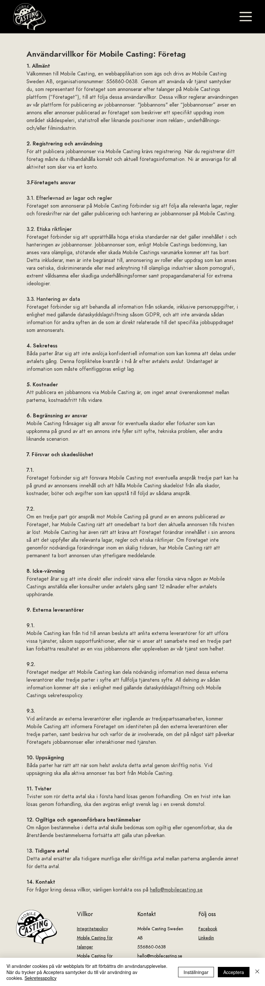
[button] (245, 16)
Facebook (207, 929)
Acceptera (233, 972)
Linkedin (206, 938)
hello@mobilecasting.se (176, 889)
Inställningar (196, 972)
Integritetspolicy (92, 929)
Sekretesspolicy (41, 978)
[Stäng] (257, 972)
